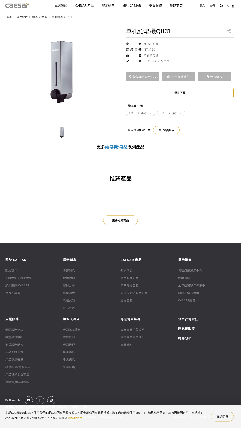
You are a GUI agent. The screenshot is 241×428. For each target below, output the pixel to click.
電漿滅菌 (61, 5)
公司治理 (69, 344)
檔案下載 (179, 92)
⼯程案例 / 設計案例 (18, 278)
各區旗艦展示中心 (190, 270)
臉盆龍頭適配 (14, 337)
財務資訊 (69, 337)
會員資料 (126, 344)
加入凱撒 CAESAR (17, 285)
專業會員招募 (130, 319)
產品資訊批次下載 (17, 374)
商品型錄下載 (14, 352)
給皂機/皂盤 (39, 17)
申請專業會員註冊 (132, 337)
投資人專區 (12, 293)
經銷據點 (184, 278)
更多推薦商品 (120, 220)
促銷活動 (69, 278)
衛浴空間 (126, 270)
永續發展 (69, 367)
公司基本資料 (72, 329)
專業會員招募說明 (17, 382)
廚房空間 (126, 300)
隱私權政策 (186, 328)
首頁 (9, 17)
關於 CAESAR (132, 5)
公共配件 (22, 17)
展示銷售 (108, 5)
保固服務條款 (14, 329)
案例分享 (69, 285)
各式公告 (69, 308)
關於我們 (11, 270)
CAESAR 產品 (84, 5)
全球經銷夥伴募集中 (191, 285)
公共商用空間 (129, 285)
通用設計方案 (129, 278)
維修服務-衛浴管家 (18, 367)
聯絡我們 (185, 338)
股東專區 (69, 352)
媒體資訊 (69, 300)
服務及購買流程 (188, 293)
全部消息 (69, 270)
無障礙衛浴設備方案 (133, 293)
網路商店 (176, 5)
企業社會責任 (188, 319)
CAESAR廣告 (186, 300)
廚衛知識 (69, 293)
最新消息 (69, 259)
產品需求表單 (14, 359)
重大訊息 (69, 359)
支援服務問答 (14, 344)
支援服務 (155, 5)
